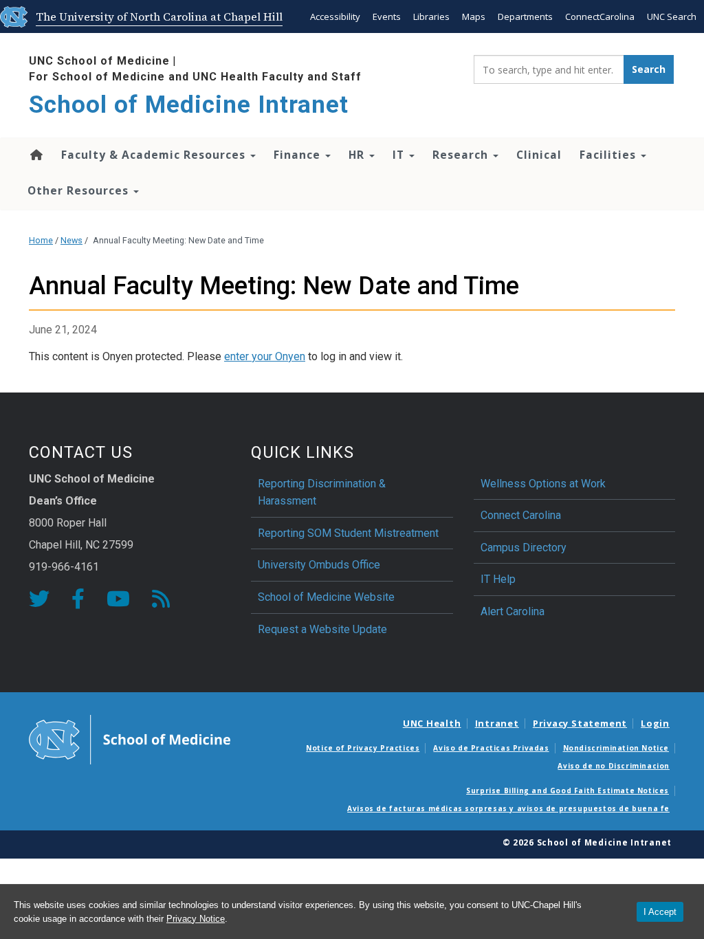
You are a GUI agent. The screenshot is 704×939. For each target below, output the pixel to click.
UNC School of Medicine (99, 60)
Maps (473, 16)
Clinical (539, 154)
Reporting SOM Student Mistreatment (348, 533)
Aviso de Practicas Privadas (491, 748)
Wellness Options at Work (543, 483)
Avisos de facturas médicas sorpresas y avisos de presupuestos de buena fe (508, 808)
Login (655, 723)
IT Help (498, 579)
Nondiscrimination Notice (616, 748)
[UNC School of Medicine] (129, 739)
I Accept (660, 912)
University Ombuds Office (319, 564)
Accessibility (335, 16)
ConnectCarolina (600, 16)
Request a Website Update (322, 629)
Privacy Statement (580, 723)
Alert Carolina (512, 611)
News (71, 240)
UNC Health (432, 723)
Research (462, 154)
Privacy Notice (195, 919)
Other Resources (80, 190)
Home (35, 154)
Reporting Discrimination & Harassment (322, 492)
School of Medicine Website (326, 597)
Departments (525, 16)
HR (358, 154)
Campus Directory (523, 547)
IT (400, 154)
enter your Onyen (264, 356)
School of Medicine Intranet (189, 105)
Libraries (431, 16)
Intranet (497, 723)
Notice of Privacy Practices (362, 748)
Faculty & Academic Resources (155, 154)
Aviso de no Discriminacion (614, 766)
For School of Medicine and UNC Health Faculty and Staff (195, 76)
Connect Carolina (521, 515)
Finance (299, 154)
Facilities (609, 154)
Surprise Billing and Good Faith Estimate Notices (567, 790)
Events (387, 16)
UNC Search (671, 16)
